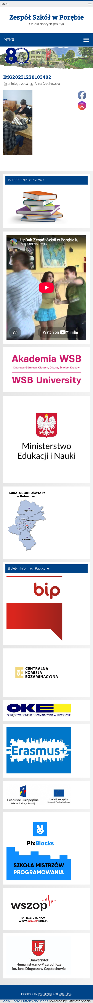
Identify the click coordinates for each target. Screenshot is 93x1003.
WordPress (45, 993)
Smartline (65, 993)
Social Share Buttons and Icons (25, 1001)
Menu (5, 4)
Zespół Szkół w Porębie (46, 16)
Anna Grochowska (47, 83)
